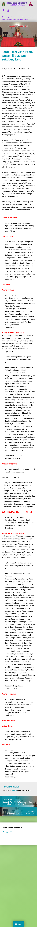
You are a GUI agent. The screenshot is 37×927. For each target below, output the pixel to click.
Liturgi (23, 69)
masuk (14, 790)
